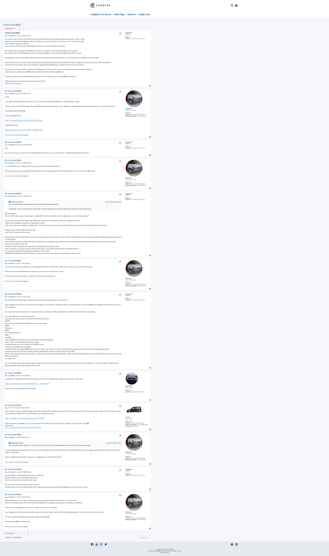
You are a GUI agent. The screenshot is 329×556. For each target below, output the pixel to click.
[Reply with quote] (120, 33)
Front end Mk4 (12, 24)
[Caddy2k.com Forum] (100, 5)
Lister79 (127, 417)
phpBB (157, 551)
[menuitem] (232, 5)
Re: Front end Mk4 (13, 91)
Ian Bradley (169, 549)
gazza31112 (128, 386)
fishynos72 (128, 108)
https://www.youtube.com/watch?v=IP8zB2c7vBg (23, 130)
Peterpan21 (128, 32)
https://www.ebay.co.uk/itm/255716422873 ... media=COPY (27, 383)
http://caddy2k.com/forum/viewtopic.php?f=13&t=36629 (23, 427)
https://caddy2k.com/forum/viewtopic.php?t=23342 (24, 418)
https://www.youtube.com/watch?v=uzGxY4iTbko (24, 120)
